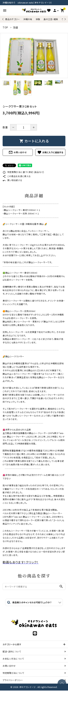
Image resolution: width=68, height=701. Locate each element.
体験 (38, 19)
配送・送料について (12, 651)
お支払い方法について (13, 658)
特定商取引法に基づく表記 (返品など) (23, 171)
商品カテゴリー (12, 19)
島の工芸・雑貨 (51, 19)
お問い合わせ (18, 152)
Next (65, 19)
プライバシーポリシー (13, 680)
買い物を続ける (12, 180)
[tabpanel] (34, 55)
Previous (3, 19)
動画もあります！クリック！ (21, 562)
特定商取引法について (13, 672)
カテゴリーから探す (12, 644)
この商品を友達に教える (17, 176)
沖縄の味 (27, 19)
